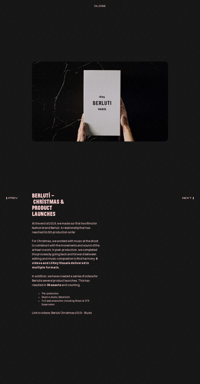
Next (187, 198)
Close (100, 6)
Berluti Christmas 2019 (66, 313)
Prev (13, 198)
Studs (88, 313)
